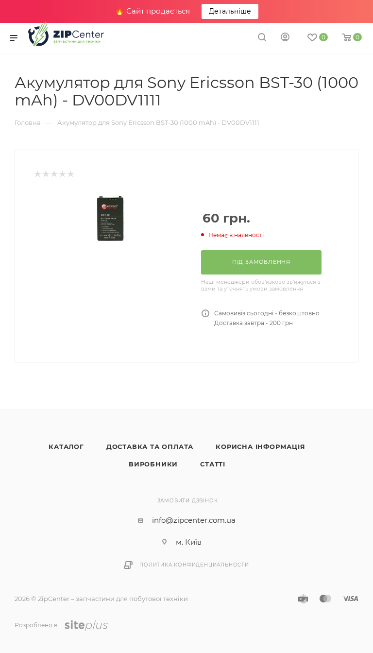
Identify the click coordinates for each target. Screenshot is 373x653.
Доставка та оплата (149, 446)
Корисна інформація (260, 446)
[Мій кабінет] (285, 38)
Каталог (66, 446)
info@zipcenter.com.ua (194, 520)
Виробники (153, 464)
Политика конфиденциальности (194, 565)
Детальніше (230, 11)
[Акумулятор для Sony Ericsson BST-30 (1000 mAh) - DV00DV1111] (110, 219)
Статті (212, 464)
